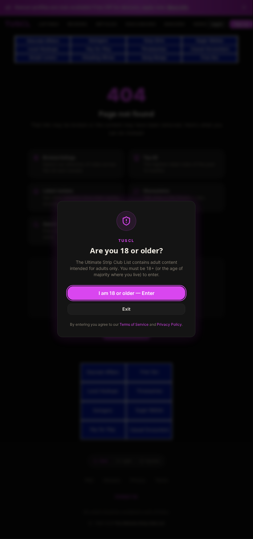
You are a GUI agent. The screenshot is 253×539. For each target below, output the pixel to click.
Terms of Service (134, 324)
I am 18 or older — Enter (126, 293)
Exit (126, 309)
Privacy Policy (169, 324)
